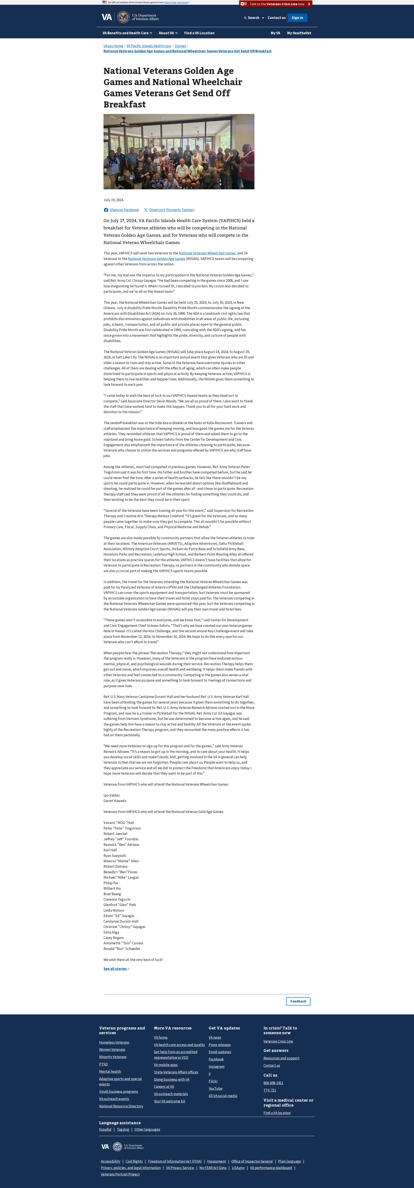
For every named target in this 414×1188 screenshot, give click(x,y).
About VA (166, 33)
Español (105, 1129)
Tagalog (123, 1129)
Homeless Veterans (114, 1042)
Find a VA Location (199, 33)
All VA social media (223, 1095)
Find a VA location (277, 1112)
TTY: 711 (269, 1090)
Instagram (216, 1066)
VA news (215, 1037)
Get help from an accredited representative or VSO (176, 1054)
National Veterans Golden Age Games (156, 258)
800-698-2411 (273, 1083)
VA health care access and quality (179, 1044)
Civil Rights (134, 1161)
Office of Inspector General (252, 1161)
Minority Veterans (113, 1056)
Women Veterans (112, 1049)
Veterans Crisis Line (278, 1041)
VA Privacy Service (180, 1167)
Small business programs (118, 1091)
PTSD (103, 1064)
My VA (275, 33)
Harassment (216, 1161)
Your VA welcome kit (169, 1101)
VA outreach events (114, 1098)
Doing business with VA (171, 1079)
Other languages (147, 1129)
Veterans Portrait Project (120, 1174)
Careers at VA (164, 1086)
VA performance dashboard (271, 1167)
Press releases (220, 1044)
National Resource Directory (121, 1106)
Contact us (277, 17)
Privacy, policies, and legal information (131, 1167)
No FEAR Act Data (212, 1167)
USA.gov (238, 1167)
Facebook (216, 1059)
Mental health (110, 1071)
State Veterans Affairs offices (176, 1072)
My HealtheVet (299, 33)
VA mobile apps (166, 1064)
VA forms (161, 1037)
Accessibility (110, 1161)
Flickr (213, 1081)
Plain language (289, 1161)
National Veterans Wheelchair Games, (208, 253)
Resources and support (281, 1058)
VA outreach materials (171, 1093)
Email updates (220, 1051)
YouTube (216, 1088)
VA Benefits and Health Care (126, 33)
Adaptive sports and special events (120, 1081)
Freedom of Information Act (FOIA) (175, 1161)
